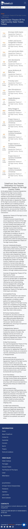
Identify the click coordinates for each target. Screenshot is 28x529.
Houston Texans (6, 467)
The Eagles (5, 464)
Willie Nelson (5, 476)
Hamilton (4, 492)
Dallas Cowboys (6, 461)
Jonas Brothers (6, 483)
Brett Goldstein (6, 498)
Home (2, 13)
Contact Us (5, 437)
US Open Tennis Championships (11, 486)
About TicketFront (7, 434)
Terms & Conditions (7, 452)
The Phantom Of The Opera (10, 470)
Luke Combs (5, 495)
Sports (4, 446)
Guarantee (5, 440)
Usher (4, 473)
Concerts (4, 443)
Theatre (4, 449)
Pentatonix (5, 489)
